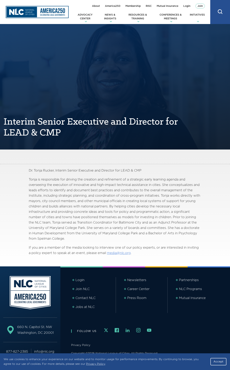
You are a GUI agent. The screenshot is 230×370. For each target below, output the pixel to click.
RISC (149, 5)
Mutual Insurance (167, 5)
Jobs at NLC (85, 307)
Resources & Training (137, 16)
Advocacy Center (85, 16)
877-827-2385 (17, 351)
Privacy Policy (95, 364)
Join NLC (82, 289)
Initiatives (197, 14)
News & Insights (110, 16)
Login (186, 5)
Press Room (136, 298)
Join (200, 5)
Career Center (138, 289)
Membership (133, 5)
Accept (218, 361)
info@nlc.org (44, 351)
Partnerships (189, 280)
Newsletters (136, 280)
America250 (112, 5)
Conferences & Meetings (171, 16)
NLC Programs (190, 289)
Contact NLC (85, 298)
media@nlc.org (119, 253)
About (96, 5)
